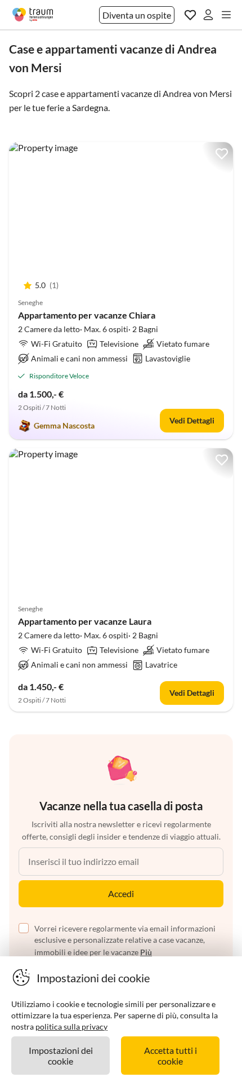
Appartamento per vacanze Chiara (86, 315)
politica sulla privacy (71, 1026)
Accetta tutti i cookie (170, 1055)
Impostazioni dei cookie (61, 1055)
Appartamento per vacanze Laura (84, 621)
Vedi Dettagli (191, 420)
